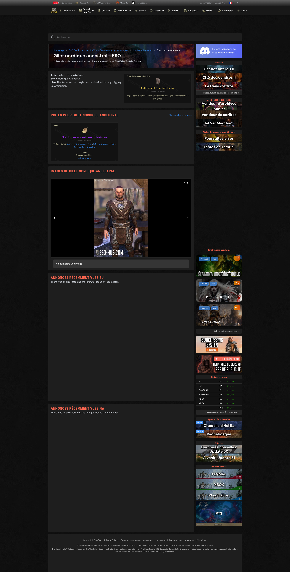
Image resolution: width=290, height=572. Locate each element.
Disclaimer (202, 540)
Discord (87, 540)
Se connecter (205, 3)
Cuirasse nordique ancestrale (79, 144)
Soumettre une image (70, 263)
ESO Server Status (104, 3)
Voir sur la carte (84, 158)
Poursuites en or (63, 3)
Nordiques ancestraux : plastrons (84, 137)
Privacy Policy (111, 540)
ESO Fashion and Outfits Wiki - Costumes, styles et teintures (98, 50)
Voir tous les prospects (180, 115)
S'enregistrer (220, 3)
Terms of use (175, 540)
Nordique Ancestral (142, 50)
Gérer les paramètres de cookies (137, 540)
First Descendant (143, 3)
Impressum (160, 540)
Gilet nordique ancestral (157, 88)
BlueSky (97, 540)
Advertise (189, 540)
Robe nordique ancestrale (104, 144)
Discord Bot (84, 3)
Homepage (58, 50)
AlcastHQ (124, 3)
